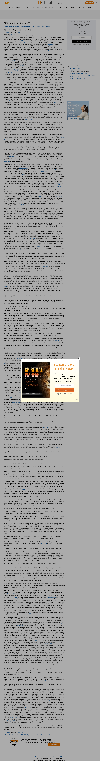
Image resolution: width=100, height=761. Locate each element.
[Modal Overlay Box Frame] (50, 380)
